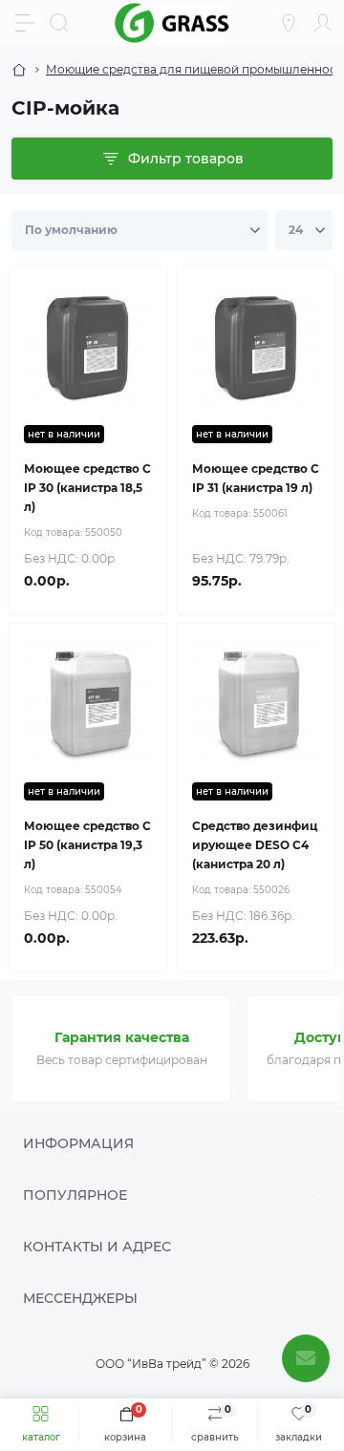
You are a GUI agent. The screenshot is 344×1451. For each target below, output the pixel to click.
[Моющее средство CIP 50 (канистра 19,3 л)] (88, 703)
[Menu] (24, 22)
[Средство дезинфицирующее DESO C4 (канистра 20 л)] (256, 703)
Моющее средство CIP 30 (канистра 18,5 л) (87, 487)
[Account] (323, 22)
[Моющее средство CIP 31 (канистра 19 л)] (256, 346)
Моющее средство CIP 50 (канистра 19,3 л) (87, 845)
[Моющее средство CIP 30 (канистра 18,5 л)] (88, 346)
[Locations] (288, 22)
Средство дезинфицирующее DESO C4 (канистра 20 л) (254, 845)
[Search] (59, 22)
